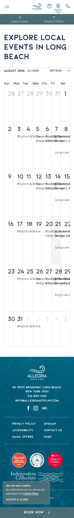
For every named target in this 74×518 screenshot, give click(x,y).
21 (58, 224)
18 (29, 224)
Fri (53, 83)
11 (29, 176)
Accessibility (22, 430)
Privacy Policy (24, 423)
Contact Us (53, 430)
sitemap (50, 423)
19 (39, 224)
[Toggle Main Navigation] (7, 7)
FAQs (47, 437)
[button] (37, 512)
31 (57, 94)
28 (30, 94)
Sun (6, 83)
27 (20, 94)
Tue (25, 83)
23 (11, 271)
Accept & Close (17, 499)
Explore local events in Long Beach (35, 48)
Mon (16, 83)
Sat (63, 83)
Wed (35, 83)
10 (20, 176)
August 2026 (14, 71)
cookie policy (30, 493)
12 (39, 176)
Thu (44, 83)
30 (49, 94)
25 (30, 271)
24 (20, 271)
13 (48, 176)
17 (19, 224)
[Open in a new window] (66, 6)
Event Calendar (49, 6)
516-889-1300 (37, 396)
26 (11, 94)
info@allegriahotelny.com (37, 400)
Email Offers (22, 437)
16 (11, 224)
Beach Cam (58, 11)
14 (58, 176)
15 (67, 176)
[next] (67, 70)
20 (49, 224)
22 (67, 224)
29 (39, 94)
